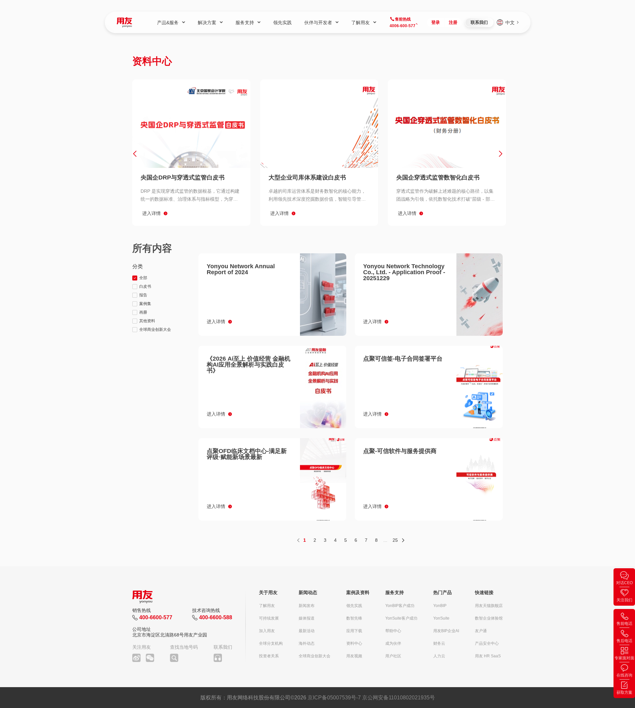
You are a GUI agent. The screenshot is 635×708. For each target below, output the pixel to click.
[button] (134, 153)
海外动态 (307, 643)
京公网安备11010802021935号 (398, 697)
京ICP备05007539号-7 (334, 697)
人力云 (439, 656)
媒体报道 (307, 618)
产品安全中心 (487, 643)
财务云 (439, 643)
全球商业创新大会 (314, 656)
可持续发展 (269, 618)
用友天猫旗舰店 (489, 605)
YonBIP (439, 605)
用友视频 (354, 656)
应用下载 (354, 631)
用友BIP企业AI (446, 631)
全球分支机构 (271, 643)
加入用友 (267, 631)
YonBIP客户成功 (399, 605)
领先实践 (354, 605)
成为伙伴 (393, 643)
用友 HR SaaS (488, 656)
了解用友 (267, 605)
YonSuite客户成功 (401, 618)
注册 (453, 22)
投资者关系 (269, 656)
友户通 (481, 631)
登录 (435, 22)
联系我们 (479, 22)
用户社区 (393, 656)
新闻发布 (307, 605)
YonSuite (441, 618)
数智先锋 (354, 618)
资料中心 (354, 643)
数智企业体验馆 (489, 618)
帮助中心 (393, 631)
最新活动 (307, 631)
